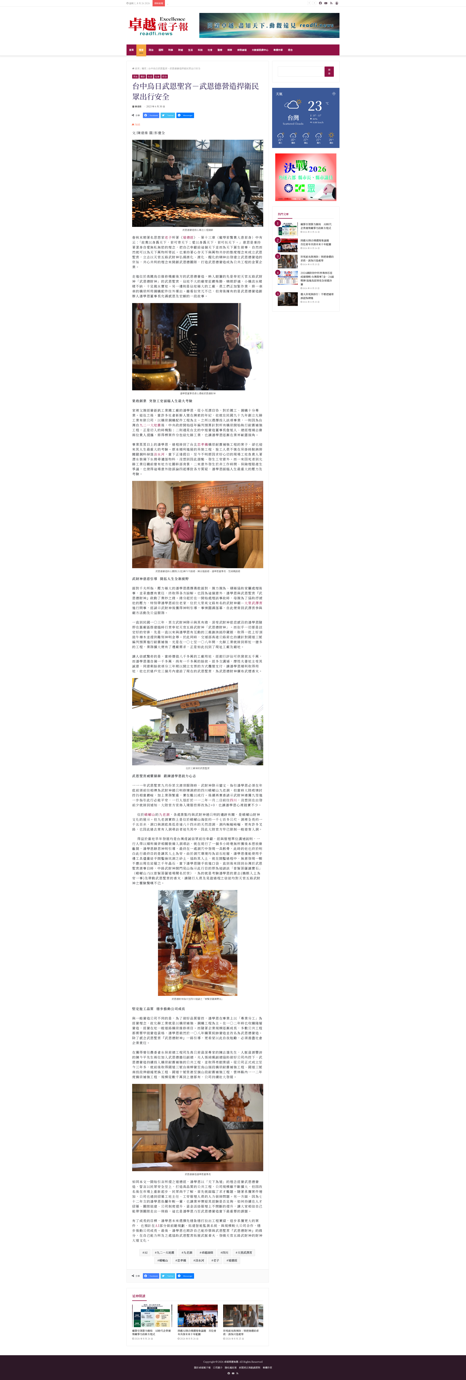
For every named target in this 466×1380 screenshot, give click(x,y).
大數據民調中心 (260, 50)
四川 (233, 800)
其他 (135, 76)
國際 (161, 50)
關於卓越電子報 (202, 1367)
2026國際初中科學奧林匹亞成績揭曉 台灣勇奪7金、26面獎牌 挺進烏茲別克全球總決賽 (220, 3)
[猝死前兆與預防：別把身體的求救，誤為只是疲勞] (243, 1316)
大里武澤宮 (253, 602)
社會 (210, 50)
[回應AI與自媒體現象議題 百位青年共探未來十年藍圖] (198, 1316)
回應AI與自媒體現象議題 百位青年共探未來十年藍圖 (197, 1332)
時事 (170, 50)
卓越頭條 (207, 1252)
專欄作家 (278, 50)
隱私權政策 (231, 1367)
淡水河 (159, 454)
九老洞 (164, 814)
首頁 (131, 50)
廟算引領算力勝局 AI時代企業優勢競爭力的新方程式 (151, 1332)
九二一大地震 (150, 425)
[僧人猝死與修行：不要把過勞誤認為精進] (288, 299)
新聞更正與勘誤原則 (249, 1367)
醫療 (220, 50)
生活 (190, 50)
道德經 (188, 237)
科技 (200, 50)
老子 (168, 237)
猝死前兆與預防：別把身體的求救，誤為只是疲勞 (241, 1332)
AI (157, 1225)
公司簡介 (217, 1367)
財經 (180, 50)
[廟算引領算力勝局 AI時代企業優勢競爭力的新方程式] (152, 1316)
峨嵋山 (149, 814)
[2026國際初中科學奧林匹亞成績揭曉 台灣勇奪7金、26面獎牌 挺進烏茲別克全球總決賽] (288, 278)
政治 (151, 50)
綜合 (290, 50)
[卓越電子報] (158, 25)
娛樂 (229, 50)
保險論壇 (242, 50)
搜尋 (329, 71)
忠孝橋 (202, 444)
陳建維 (138, 106)
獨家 (141, 50)
